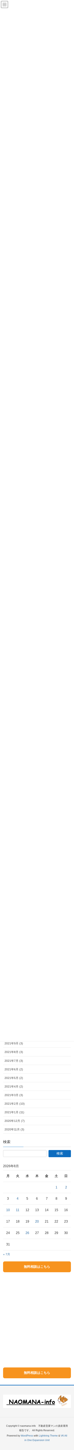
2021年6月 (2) (14, 1069)
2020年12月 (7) (15, 1120)
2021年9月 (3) (14, 1043)
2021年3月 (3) (14, 1095)
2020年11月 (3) (14, 1129)
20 (37, 1221)
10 (8, 1210)
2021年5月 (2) (14, 1078)
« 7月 (6, 1254)
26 (27, 1233)
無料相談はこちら (37, 1266)
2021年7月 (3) (14, 1060)
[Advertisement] (37, 1314)
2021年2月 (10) (15, 1103)
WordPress (27, 1435)
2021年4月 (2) (14, 1086)
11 (17, 1210)
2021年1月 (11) (14, 1112)
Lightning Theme (48, 1435)
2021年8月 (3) (14, 1052)
